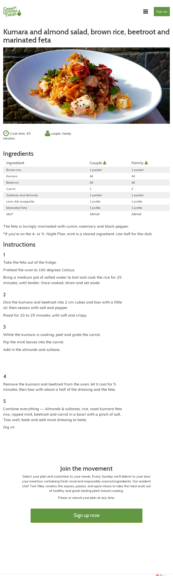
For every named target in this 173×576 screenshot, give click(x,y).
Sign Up (161, 11)
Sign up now (87, 515)
